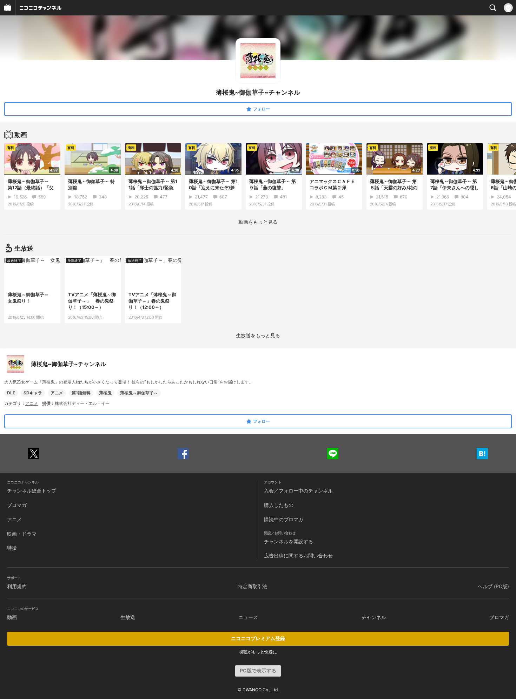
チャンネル (374, 617)
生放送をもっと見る (258, 335)
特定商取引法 (252, 586)
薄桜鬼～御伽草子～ (139, 392)
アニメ (57, 392)
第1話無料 (81, 392)
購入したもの (278, 505)
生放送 (127, 617)
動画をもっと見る (258, 222)
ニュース (248, 617)
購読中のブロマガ (283, 519)
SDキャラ (33, 392)
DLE (11, 392)
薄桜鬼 (105, 392)
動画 (12, 617)
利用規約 (17, 586)
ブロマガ (17, 505)
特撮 (12, 548)
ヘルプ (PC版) (493, 586)
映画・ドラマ (22, 534)
